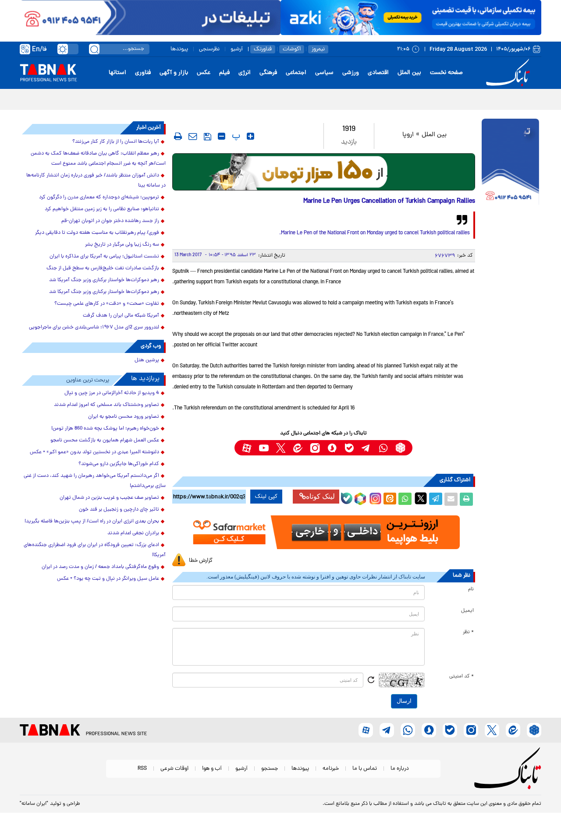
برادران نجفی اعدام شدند (133, 533)
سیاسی (324, 73)
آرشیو (237, 49)
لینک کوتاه (320, 496)
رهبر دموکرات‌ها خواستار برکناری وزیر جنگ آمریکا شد (104, 280)
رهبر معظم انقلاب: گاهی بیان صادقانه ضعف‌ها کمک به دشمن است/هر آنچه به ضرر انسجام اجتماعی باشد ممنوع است (98, 159)
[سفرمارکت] (323, 532)
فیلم (224, 73)
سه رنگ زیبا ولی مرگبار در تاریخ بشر (122, 245)
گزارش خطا (201, 561)
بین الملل (409, 73)
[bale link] (349, 447)
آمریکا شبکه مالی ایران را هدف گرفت (121, 316)
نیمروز (318, 49)
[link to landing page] (509, 73)
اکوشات (292, 49)
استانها (117, 73)
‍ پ (235, 136)
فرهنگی (268, 73)
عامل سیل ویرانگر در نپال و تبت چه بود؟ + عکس (108, 579)
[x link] (280, 447)
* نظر (468, 632)
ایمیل (467, 611)
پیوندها (179, 49)
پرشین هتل (147, 360)
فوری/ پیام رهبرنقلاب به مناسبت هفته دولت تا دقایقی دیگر (97, 233)
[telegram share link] (435, 499)
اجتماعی (296, 73)
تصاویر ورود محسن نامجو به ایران (123, 417)
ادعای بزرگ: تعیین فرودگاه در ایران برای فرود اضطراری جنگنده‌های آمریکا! (95, 550)
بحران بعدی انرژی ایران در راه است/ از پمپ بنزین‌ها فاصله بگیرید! (92, 521)
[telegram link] (366, 447)
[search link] (94, 49)
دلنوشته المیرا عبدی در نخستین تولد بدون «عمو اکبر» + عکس (94, 452)
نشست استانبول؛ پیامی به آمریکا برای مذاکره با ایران (104, 257)
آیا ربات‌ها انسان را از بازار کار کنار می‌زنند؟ (115, 142)
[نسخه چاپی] (466, 499)
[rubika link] (400, 447)
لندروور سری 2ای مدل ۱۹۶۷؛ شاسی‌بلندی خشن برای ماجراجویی (94, 327)
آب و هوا (212, 769)
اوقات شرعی (174, 769)
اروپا (408, 135)
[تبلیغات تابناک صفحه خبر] (510, 163)
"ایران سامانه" (34, 804)
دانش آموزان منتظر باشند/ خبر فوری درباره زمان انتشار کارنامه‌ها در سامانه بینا (96, 181)
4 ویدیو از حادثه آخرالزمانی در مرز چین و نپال (111, 393)
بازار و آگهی (174, 73)
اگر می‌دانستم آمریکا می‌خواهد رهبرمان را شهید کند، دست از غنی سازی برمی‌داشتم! (95, 481)
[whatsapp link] (383, 447)
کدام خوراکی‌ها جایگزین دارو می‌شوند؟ (118, 464)
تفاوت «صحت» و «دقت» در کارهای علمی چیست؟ (106, 304)
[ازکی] (410, 17)
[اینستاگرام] (374, 497)
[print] (178, 136)
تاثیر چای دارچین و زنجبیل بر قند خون (119, 510)
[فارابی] (323, 171)
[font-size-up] (250, 136)
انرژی (244, 73)
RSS (142, 769)
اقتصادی (378, 73)
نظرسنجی (209, 49)
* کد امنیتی (461, 676)
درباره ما (400, 769)
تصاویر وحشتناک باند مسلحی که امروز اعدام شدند (106, 405)
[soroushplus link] (332, 447)
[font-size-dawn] (221, 136)
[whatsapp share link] (405, 499)
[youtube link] (263, 447)
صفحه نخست (446, 73)
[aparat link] (246, 447)
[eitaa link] (297, 447)
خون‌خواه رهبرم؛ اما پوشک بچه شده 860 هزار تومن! (105, 429)
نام (471, 589)
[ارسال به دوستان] (451, 499)
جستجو (269, 769)
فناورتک (263, 49)
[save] (207, 136)
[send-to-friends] (192, 136)
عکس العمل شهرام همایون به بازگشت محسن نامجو (104, 440)
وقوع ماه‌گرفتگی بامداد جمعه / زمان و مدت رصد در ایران (100, 567)
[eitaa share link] (389, 499)
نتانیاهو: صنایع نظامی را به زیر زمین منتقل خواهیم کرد (102, 209)
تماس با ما (364, 769)
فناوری (143, 73)
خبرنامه (331, 769)
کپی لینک (266, 496)
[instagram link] (314, 447)
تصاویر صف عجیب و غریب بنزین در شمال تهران (109, 498)
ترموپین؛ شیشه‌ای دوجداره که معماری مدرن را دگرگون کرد (99, 197)
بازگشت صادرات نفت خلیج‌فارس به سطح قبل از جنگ (102, 268)
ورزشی (350, 73)
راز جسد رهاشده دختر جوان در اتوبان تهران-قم (110, 221)
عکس (203, 73)
